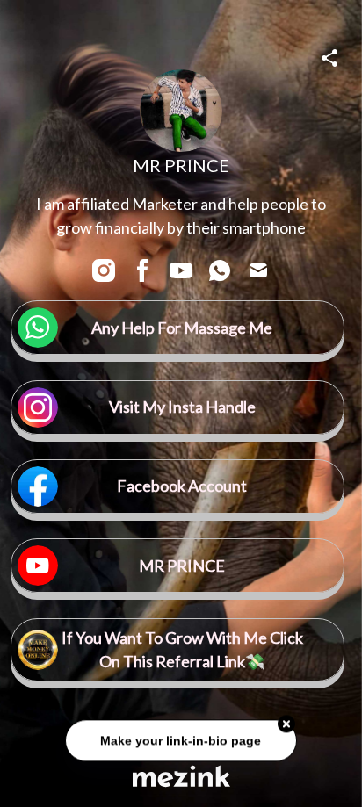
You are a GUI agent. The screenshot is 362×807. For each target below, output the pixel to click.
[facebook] (142, 270)
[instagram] (103, 270)
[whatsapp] (219, 270)
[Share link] (329, 55)
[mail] (258, 270)
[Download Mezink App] (181, 776)
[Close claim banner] (286, 725)
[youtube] (181, 270)
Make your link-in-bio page (180, 742)
